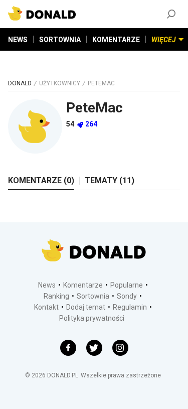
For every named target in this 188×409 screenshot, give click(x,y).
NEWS (18, 40)
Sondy (127, 296)
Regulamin (130, 307)
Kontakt (46, 307)
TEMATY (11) (109, 180)
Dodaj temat (85, 307)
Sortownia (93, 296)
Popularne (126, 285)
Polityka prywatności (91, 318)
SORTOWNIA (60, 40)
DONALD (20, 83)
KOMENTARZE (116, 40)
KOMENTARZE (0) (41, 180)
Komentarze (83, 285)
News (47, 285)
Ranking (56, 296)
